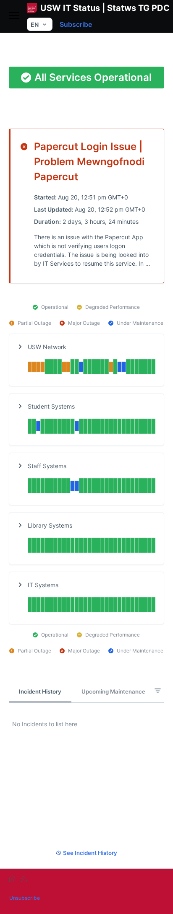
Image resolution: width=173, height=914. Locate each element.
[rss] (24, 878)
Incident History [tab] (40, 691)
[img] (92, 368)
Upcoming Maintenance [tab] (113, 691)
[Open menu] (14, 16)
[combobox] (39, 24)
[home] (12, 878)
